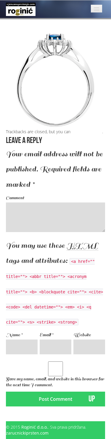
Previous (16, 26)
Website (82, 335)
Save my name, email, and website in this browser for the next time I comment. (55, 382)
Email (46, 335)
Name (14, 335)
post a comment (87, 131)
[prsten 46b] (55, 78)
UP (92, 399)
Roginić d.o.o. (34, 427)
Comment (15, 198)
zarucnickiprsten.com (27, 433)
